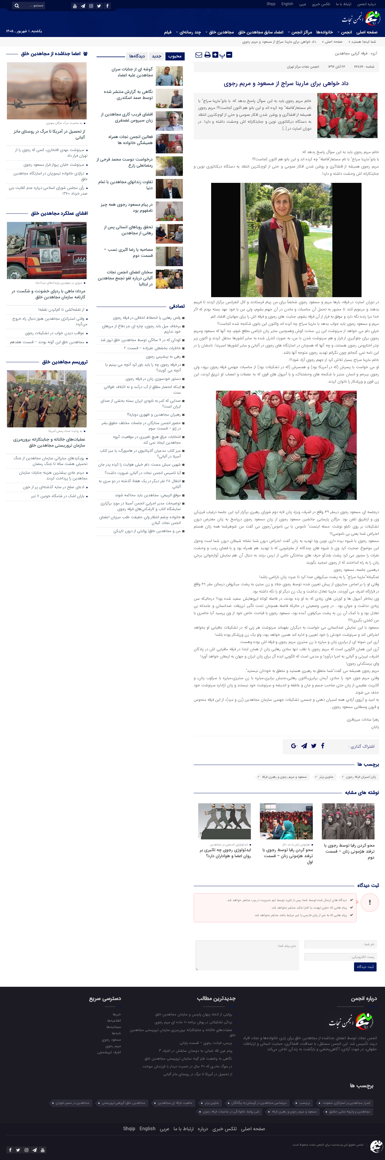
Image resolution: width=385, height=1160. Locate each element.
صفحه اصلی (366, 32)
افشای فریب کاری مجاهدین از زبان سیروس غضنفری (127, 117)
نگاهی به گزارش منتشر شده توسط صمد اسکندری (128, 94)
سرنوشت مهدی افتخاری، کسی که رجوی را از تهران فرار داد (51, 153)
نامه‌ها (116, 1033)
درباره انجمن (366, 3)
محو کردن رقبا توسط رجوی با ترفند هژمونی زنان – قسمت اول (288, 856)
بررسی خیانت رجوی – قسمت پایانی (206, 1042)
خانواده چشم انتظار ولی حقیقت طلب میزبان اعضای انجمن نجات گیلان (140, 520)
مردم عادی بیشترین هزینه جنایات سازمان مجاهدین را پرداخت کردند (53, 476)
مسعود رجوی (111, 1039)
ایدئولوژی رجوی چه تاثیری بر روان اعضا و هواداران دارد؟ (225, 853)
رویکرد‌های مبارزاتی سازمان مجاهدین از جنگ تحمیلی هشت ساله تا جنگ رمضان (51, 461)
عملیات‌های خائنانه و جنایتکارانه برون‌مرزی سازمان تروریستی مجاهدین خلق (49, 442)
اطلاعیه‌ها (114, 1020)
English (287, 3)
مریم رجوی (113, 1045)
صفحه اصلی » (332, 42)
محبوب (175, 56)
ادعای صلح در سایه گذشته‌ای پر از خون (54, 487)
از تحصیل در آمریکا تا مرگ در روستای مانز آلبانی (49, 134)
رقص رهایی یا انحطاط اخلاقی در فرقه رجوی (147, 318)
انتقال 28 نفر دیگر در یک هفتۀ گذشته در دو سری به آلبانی (140, 484)
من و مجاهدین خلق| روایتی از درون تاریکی (147, 531)
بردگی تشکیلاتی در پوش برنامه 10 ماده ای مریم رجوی (194, 1022)
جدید (156, 56)
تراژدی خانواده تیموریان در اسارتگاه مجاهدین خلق (50, 176)
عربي (302, 3)
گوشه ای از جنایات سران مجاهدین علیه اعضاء (132, 72)
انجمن (346, 32)
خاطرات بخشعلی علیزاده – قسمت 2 (152, 348)
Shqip (271, 3)
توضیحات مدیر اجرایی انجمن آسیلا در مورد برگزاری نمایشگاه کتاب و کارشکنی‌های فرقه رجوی (140, 506)
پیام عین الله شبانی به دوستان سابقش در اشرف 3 (196, 1050)
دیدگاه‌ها (137, 56)
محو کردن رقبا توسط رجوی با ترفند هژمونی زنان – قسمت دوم (349, 851)
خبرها (117, 1014)
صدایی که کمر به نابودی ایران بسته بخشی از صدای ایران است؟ (140, 404)
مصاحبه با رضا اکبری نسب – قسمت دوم (128, 252)
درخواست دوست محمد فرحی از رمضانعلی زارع (125, 162)
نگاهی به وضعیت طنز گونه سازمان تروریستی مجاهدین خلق (189, 1058)
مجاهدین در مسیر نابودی (72, 1103)
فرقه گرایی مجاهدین (351, 53)
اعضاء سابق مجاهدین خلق (260, 32)
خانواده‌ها (324, 32)
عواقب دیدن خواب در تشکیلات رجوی (55, 333)
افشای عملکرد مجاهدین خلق (59, 213)
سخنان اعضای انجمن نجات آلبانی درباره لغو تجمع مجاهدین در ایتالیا (125, 278)
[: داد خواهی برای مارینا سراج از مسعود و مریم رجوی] (199, 55)
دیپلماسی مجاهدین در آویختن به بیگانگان (259, 1103)
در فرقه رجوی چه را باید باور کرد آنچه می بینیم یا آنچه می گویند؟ (143, 368)
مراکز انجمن (301, 32)
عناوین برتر (326, 777)
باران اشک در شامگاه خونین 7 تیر (58, 496)
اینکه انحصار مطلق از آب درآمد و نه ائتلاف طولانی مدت (142, 390)
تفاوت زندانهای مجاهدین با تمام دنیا (125, 185)
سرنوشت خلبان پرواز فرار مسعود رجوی (54, 165)
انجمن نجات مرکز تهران (303, 66)
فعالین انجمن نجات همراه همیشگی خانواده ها (130, 140)
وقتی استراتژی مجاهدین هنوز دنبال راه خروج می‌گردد (50, 322)
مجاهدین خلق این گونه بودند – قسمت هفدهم (47, 342)
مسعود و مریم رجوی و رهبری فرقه (284, 777)
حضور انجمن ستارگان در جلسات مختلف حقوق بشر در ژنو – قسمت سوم (141, 426)
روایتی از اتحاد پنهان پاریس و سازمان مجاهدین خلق (194, 1014)
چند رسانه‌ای (190, 32)
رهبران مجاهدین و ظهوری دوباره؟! (154, 415)
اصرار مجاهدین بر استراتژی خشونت (346, 1103)
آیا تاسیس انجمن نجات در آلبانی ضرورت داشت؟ (143, 473)
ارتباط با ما (343, 3)
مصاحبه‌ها (113, 1026)
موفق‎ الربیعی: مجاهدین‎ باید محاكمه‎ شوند (148, 495)
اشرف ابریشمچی (109, 1052)
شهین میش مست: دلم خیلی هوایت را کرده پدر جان (139, 465)
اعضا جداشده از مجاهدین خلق (51, 53)
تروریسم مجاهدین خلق (65, 362)
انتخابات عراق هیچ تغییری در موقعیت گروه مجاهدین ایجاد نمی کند (147, 440)
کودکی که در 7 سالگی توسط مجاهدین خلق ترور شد (140, 340)
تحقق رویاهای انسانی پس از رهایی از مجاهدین (128, 230)
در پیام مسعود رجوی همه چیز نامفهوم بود (127, 207)
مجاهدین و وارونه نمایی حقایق (349, 1111)
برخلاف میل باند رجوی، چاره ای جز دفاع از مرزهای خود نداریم (141, 329)
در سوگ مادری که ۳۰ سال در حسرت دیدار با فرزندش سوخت (188, 1066)
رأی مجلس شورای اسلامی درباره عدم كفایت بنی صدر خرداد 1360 (48, 191)
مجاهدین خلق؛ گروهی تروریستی (123, 1103)
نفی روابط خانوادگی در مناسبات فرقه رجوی (231, 1111)
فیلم (167, 32)
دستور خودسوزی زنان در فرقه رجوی (153, 379)
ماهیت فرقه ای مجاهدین (175, 1103)
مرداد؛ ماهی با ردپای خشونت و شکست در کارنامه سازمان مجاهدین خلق (48, 294)
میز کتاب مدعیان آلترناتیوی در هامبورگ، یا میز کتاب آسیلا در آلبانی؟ (140, 454)
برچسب (304, 1103)
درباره (203, 1129)
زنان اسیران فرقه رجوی (361, 777)
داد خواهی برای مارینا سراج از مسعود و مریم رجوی (286, 83)
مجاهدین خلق (221, 32)
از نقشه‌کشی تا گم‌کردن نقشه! (61, 310)
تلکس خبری (321, 3)
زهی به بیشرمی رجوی (163, 357)
